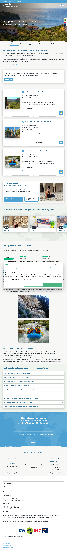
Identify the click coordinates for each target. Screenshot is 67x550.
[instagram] (7, 507)
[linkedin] (18, 508)
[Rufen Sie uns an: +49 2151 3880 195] (63, 1)
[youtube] (14, 507)
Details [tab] (33, 268)
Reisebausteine (6, 10)
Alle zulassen (53, 285)
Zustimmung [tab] (14, 268)
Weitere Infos (8, 79)
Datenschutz (36, 434)
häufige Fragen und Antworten (18, 64)
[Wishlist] (61, 5)
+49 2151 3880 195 (31, 199)
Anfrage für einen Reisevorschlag (9, 199)
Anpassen (32, 285)
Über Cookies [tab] (53, 268)
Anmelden (33, 442)
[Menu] (3, 5)
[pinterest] (11, 507)
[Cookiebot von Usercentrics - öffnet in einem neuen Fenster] (56, 264)
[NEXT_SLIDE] (62, 237)
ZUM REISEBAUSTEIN (40, 113)
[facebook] (4, 507)
